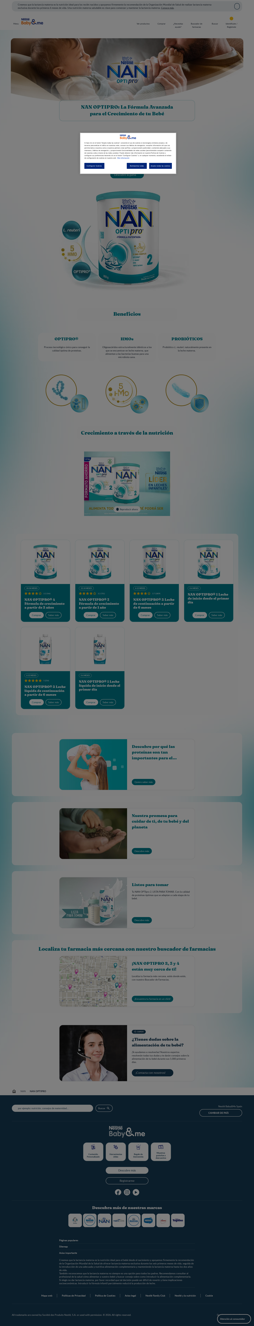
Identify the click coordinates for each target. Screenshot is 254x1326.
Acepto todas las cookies (160, 166)
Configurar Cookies (94, 166)
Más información (123, 158)
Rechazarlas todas (137, 166)
